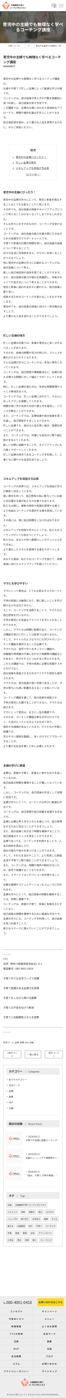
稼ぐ (35, 1240)
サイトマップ (49, 1371)
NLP (27, 1042)
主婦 (17, 1042)
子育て (39, 1226)
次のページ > (53, 1054)
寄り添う (25, 1219)
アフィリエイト (45, 1233)
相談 (17, 1233)
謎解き (32, 1212)
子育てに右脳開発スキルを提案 (21, 1017)
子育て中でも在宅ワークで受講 (21, 978)
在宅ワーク (8, 1042)
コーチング (50, 1226)
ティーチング (46, 1240)
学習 (10, 1233)
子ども (55, 1219)
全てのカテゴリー (18, 1079)
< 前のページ (12, 1054)
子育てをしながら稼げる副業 (20, 998)
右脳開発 (21, 1226)
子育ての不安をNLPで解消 (18, 1007)
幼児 (33, 1233)
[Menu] (61, 5)
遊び (40, 1212)
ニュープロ (12, 1219)
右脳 (32, 1042)
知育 (23, 1212)
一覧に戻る (33, 1054)
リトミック (12, 1212)
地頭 (27, 1240)
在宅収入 (36, 1219)
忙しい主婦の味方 (26, 162)
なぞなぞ (50, 1212)
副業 (22, 1042)
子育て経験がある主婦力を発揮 (21, 988)
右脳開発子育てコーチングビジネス (30, 1205)
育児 (19, 1240)
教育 (25, 1233)
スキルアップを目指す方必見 (32, 168)
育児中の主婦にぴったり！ (31, 157)
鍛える (10, 1226)
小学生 (10, 1240)
